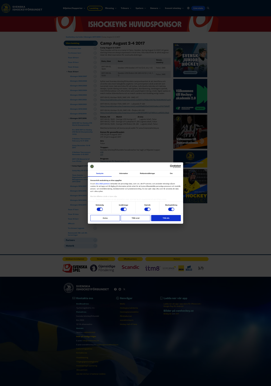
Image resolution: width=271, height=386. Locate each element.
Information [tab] (123, 173)
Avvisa (105, 218)
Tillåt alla (166, 218)
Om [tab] (171, 173)
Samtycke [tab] (99, 173)
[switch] (124, 209)
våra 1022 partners (102, 184)
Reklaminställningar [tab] (147, 173)
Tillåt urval (135, 218)
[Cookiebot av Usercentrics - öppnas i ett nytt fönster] (171, 166)
